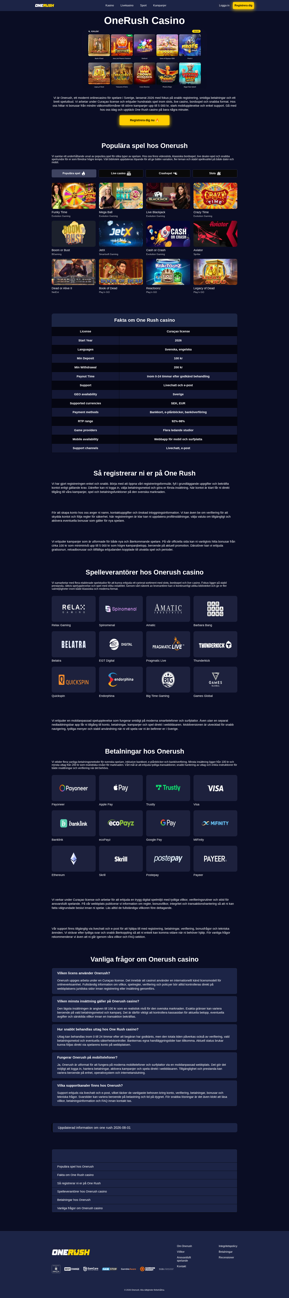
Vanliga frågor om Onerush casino (80, 1208)
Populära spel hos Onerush (75, 1166)
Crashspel (165, 173)
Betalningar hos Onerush (73, 1200)
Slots (212, 173)
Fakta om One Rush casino (75, 1175)
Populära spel (71, 173)
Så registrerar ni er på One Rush (79, 1183)
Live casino (118, 173)
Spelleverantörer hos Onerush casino (82, 1191)
